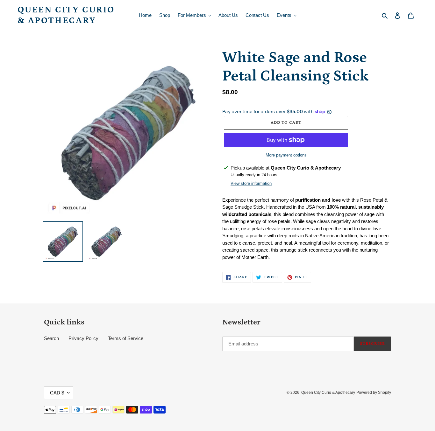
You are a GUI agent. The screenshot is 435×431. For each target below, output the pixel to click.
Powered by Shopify (373, 392)
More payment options (286, 155)
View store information (251, 183)
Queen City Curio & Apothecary (66, 15)
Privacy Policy (83, 338)
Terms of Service (125, 338)
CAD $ (57, 392)
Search (51, 338)
